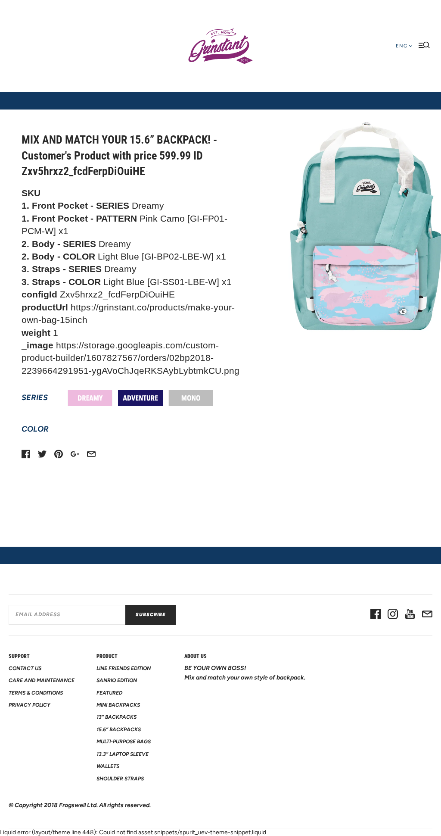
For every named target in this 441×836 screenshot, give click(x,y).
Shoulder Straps (120, 779)
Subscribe (150, 614)
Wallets (107, 766)
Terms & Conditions (36, 693)
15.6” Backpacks (118, 729)
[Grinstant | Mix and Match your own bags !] (220, 46)
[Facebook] (375, 615)
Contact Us (25, 668)
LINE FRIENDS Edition (123, 668)
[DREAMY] (90, 398)
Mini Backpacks (118, 705)
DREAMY (90, 398)
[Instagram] (393, 615)
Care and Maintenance (42, 680)
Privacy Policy (29, 705)
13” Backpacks (116, 717)
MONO (190, 398)
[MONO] (190, 398)
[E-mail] (427, 615)
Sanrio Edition (116, 680)
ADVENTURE (140, 398)
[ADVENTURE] (140, 398)
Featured (109, 693)
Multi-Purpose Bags (123, 742)
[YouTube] (410, 615)
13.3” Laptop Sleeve (122, 754)
